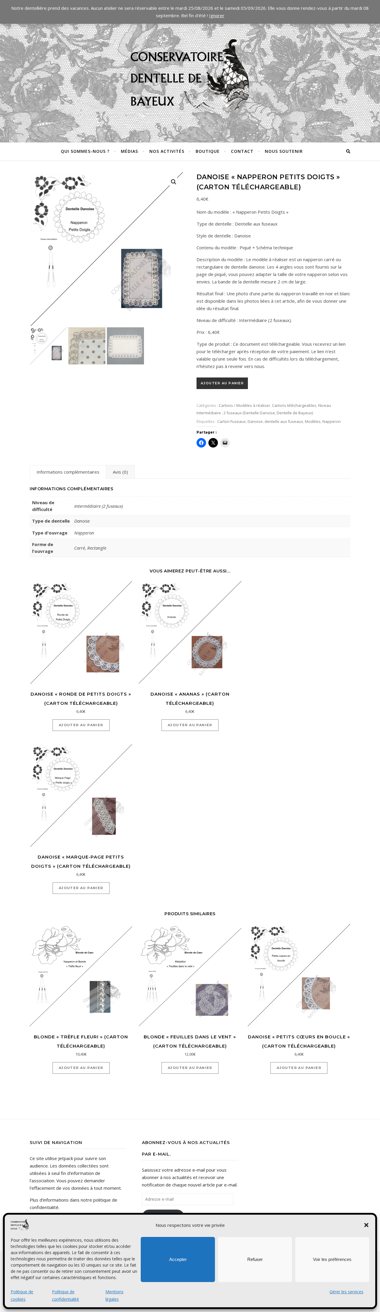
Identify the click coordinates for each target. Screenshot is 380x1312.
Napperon (331, 421)
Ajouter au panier (222, 383)
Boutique (208, 151)
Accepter (178, 1259)
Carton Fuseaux (231, 421)
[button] (366, 1225)
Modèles (313, 421)
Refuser (255, 1259)
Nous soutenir (284, 151)
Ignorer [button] (216, 15)
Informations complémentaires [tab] (68, 472)
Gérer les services (346, 1291)
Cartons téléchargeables (294, 405)
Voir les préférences (332, 1259)
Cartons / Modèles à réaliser (244, 405)
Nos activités (166, 151)
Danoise (255, 421)
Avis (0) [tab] (120, 472)
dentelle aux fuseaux (284, 421)
